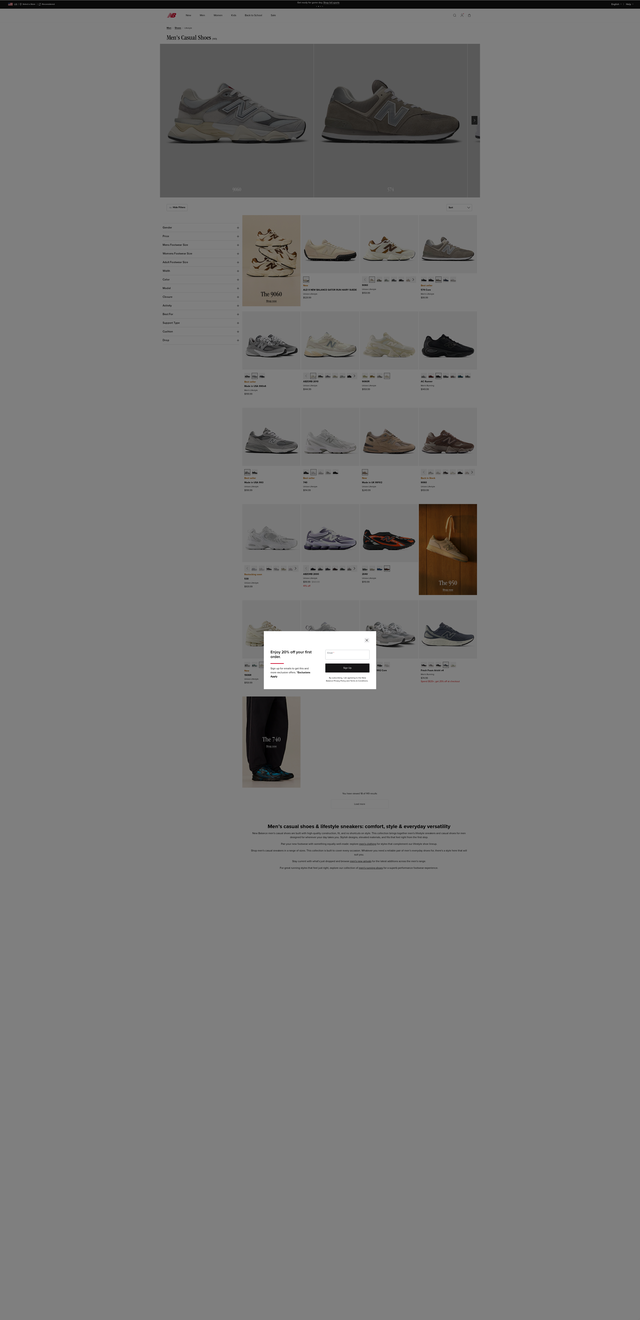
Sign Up (347, 667)
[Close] (367, 640)
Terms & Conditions (359, 681)
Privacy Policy (340, 681)
